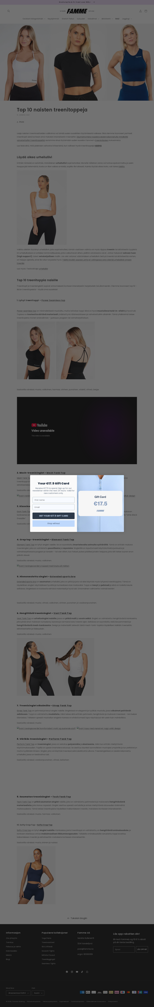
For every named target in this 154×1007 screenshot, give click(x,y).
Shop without (53, 523)
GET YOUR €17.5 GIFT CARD (53, 515)
